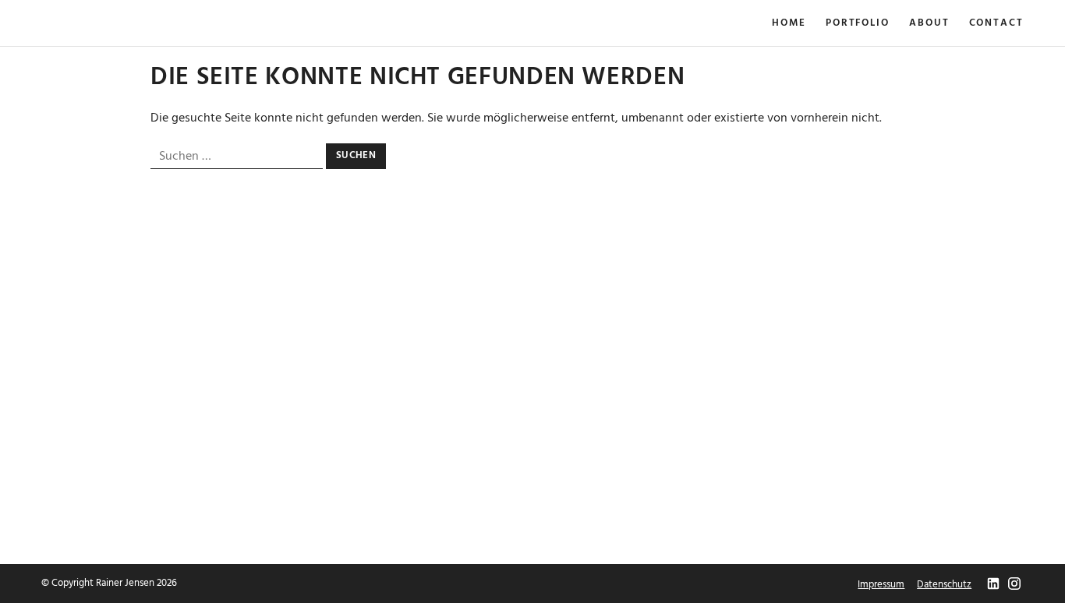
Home (789, 23)
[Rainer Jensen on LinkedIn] (993, 585)
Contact (996, 23)
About (929, 23)
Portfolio (858, 23)
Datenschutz (944, 585)
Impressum (881, 585)
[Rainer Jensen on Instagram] (1014, 585)
